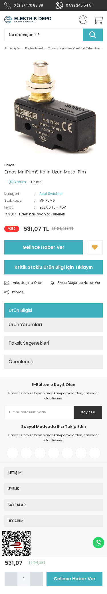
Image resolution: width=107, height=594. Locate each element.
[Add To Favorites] (95, 247)
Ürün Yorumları (25, 324)
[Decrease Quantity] (11, 579)
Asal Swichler (50, 193)
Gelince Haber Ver (43, 247)
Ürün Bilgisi (20, 310)
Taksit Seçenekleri (29, 343)
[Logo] (27, 20)
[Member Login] (81, 19)
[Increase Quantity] (36, 579)
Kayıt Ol (88, 412)
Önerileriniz (21, 361)
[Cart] (96, 19)
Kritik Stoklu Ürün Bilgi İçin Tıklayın (54, 267)
